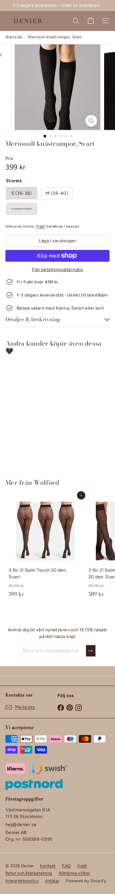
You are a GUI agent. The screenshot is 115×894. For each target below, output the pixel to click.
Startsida (13, 37)
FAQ (66, 865)
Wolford (46, 482)
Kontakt (48, 865)
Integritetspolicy (22, 880)
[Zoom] (91, 121)
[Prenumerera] (91, 651)
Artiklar (52, 880)
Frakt (40, 226)
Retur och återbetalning (28, 873)
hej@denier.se (20, 824)
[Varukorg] (90, 20)
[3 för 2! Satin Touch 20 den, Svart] (45, 547)
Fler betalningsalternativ (57, 269)
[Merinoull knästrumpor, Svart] (45, 413)
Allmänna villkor (74, 873)
